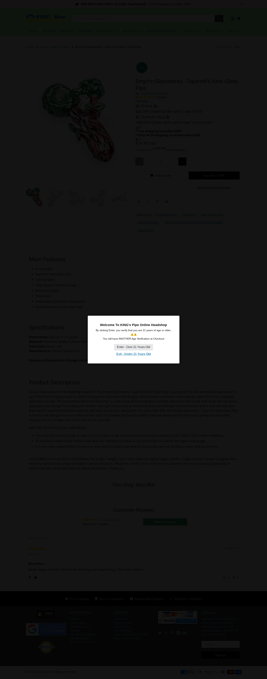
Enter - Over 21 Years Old (133, 347)
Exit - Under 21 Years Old (133, 354)
